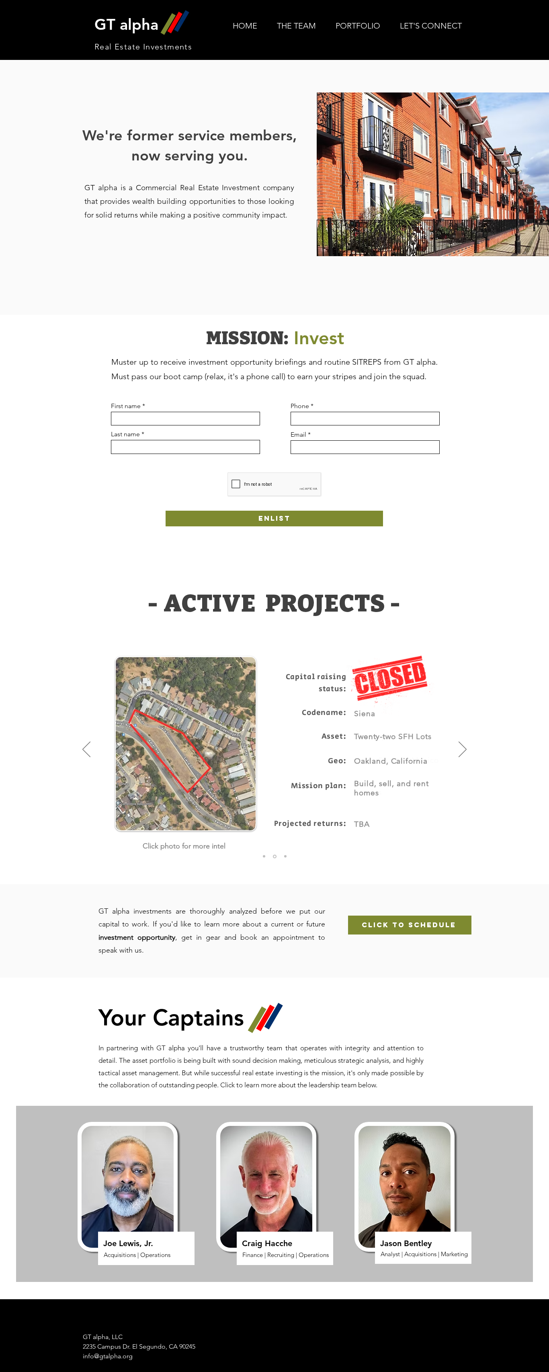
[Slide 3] (285, 856)
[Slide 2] (275, 856)
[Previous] (86, 749)
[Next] (463, 749)
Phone (300, 406)
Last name (125, 434)
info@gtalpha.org (108, 1356)
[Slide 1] (264, 856)
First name (126, 406)
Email (298, 434)
